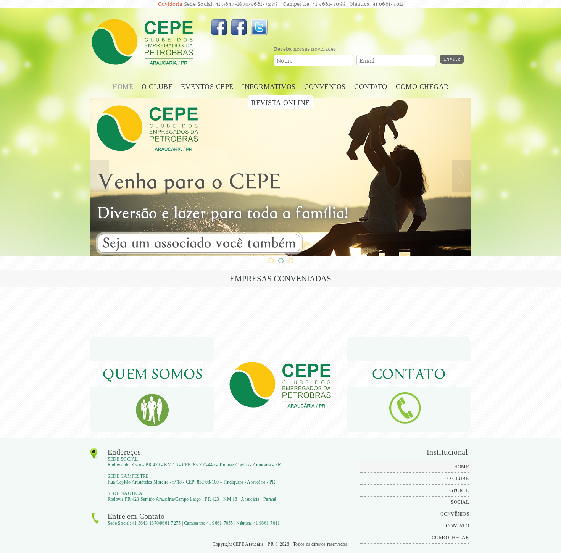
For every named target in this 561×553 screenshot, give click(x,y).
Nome (285, 61)
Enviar (451, 59)
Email (366, 61)
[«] (99, 176)
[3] (290, 260)
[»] (461, 176)
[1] (270, 260)
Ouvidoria (170, 4)
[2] (280, 260)
